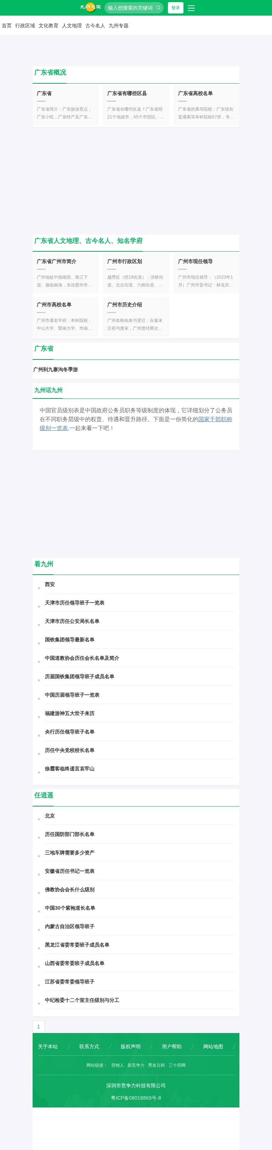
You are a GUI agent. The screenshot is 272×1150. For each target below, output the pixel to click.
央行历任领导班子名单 (70, 732)
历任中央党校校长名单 (70, 750)
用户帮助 (172, 1046)
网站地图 (213, 1046)
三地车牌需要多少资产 (70, 852)
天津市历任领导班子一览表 (74, 602)
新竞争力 (136, 1065)
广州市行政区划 (124, 261)
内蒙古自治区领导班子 (70, 926)
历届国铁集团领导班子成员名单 (79, 676)
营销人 (117, 1065)
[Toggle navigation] (191, 8)
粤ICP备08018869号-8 (136, 1098)
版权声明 (131, 1046)
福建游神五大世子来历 (70, 713)
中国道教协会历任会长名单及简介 (82, 658)
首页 (7, 25)
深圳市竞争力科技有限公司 (136, 1085)
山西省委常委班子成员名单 (74, 963)
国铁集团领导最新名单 (70, 639)
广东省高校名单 (195, 93)
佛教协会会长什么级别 (70, 889)
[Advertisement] (136, 180)
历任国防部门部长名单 (70, 834)
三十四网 (177, 1065)
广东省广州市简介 (56, 261)
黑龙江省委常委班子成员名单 (77, 945)
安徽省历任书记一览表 (70, 871)
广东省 (44, 93)
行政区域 (25, 25)
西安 (50, 584)
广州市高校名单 (54, 304)
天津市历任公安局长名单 (72, 621)
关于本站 (48, 1046)
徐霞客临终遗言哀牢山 (70, 768)
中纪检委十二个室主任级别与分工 (82, 1000)
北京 (50, 816)
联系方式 (89, 1046)
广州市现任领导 (195, 261)
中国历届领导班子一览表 (72, 695)
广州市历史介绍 (124, 304)
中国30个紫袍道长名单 (70, 908)
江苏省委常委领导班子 (70, 981)
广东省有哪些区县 (127, 93)
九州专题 (119, 25)
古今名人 (95, 25)
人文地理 (72, 25)
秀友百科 (156, 1065)
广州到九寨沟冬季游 (55, 369)
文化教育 (48, 25)
